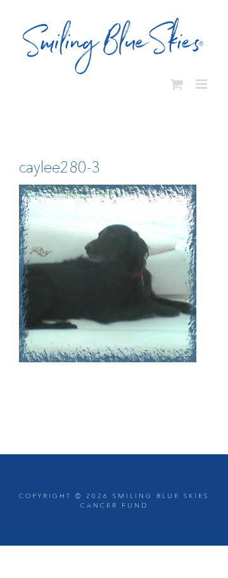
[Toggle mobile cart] (176, 79)
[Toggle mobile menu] (202, 79)
